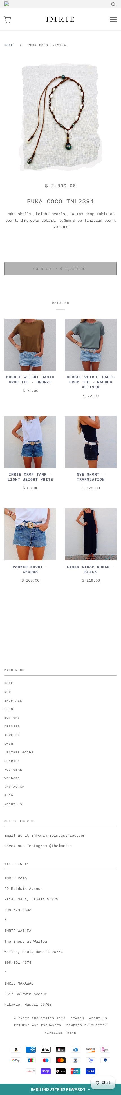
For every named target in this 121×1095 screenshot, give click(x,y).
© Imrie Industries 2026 (40, 1018)
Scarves (12, 761)
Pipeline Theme (60, 1032)
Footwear (13, 769)
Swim (8, 743)
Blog (8, 795)
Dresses (12, 726)
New (7, 692)
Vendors (12, 778)
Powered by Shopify (86, 1025)
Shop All (13, 700)
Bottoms (12, 718)
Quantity (60, 238)
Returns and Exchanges (37, 1025)
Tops (8, 709)
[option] (60, 117)
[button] (60, 1089)
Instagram (14, 787)
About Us (13, 804)
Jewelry (12, 735)
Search (77, 1018)
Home (8, 45)
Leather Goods (18, 752)
